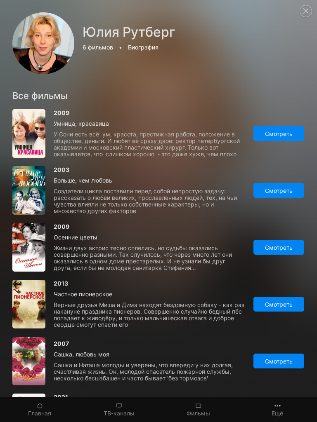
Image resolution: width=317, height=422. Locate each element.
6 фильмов (98, 47)
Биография (143, 47)
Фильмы (198, 413)
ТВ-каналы (119, 413)
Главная (39, 413)
